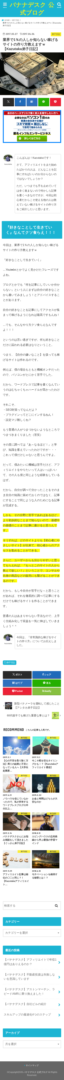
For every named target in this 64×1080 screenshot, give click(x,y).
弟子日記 (11, 662)
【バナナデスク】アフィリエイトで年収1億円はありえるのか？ (30, 962)
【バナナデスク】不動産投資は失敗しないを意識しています (29, 976)
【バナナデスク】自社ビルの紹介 (25, 1004)
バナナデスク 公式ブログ (32, 8)
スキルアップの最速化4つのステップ (27, 1014)
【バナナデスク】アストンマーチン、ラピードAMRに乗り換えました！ (29, 991)
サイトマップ (32, 1065)
